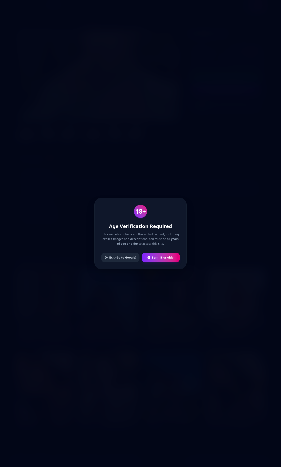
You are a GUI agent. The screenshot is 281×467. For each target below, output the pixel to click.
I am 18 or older (163, 257)
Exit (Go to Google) (122, 257)
